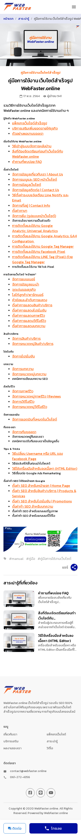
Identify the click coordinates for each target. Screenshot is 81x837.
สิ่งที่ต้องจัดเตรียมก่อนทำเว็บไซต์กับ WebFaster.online (37, 154)
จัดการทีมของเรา (24, 431)
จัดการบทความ (23, 368)
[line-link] (40, 792)
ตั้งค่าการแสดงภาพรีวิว (28, 315)
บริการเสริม (10, 741)
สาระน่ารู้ (23, 18)
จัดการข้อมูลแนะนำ (25, 284)
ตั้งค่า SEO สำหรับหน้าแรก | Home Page (41, 485)
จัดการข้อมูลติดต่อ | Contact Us (35, 189)
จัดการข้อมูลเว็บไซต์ (26, 184)
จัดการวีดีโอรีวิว (23, 401)
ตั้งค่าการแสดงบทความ (28, 325)
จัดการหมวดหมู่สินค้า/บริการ (32, 343)
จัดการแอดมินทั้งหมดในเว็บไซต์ (34, 419)
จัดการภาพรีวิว (22, 391)
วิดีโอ (50, 748)
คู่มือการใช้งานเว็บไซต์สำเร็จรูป (40, 72)
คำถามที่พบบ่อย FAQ (27, 161)
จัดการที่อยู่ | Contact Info (31, 205)
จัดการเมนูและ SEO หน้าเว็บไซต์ (34, 179)
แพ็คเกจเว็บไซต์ (56, 734)
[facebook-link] (30, 792)
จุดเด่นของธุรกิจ (24, 289)
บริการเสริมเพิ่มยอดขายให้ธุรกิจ (35, 128)
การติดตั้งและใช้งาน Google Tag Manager (43, 246)
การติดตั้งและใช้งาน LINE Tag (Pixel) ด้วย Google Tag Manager (42, 259)
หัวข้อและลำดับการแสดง (29, 299)
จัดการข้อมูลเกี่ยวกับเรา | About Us (37, 174)
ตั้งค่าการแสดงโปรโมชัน (29, 310)
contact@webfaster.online (28, 771)
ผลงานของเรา (12, 748)
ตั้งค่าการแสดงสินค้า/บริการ (32, 305)
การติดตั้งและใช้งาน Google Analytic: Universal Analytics (35, 228)
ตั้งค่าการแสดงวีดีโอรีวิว (29, 320)
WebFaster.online (56, 813)
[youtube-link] (51, 792)
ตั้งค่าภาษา (19, 210)
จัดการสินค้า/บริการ (26, 338)
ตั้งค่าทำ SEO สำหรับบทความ (32, 506)
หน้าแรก (8, 18)
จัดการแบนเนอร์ (23, 279)
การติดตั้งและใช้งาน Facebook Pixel (38, 251)
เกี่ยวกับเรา (10, 734)
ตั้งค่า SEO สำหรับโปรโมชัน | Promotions (42, 501)
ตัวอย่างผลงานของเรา (27, 133)
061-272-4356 (20, 777)
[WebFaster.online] (17, 7)
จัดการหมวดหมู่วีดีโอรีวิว (29, 406)
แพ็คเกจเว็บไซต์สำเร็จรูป (29, 123)
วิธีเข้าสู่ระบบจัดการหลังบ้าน (31, 146)
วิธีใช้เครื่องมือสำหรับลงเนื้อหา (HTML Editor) (44, 468)
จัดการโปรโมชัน (23, 356)
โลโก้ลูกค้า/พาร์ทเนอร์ (27, 294)
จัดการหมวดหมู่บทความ (29, 374)
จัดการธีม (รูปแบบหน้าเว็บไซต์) (34, 215)
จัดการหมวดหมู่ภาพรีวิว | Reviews (36, 396)
